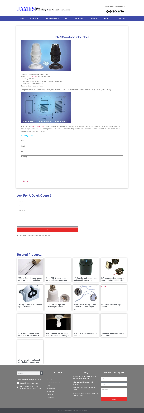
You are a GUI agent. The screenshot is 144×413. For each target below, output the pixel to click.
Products (33, 18)
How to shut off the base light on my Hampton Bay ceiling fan (58, 334)
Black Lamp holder (37, 126)
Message (24, 157)
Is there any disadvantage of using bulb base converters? (29, 361)
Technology (93, 18)
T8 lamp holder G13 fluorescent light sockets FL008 (30, 306)
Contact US (121, 18)
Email (23, 146)
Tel (22, 151)
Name (23, 141)
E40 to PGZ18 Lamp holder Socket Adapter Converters (56, 279)
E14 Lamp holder (31, 76)
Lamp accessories (51, 18)
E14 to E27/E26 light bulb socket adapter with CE (55, 306)
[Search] (41, 373)
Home (21, 18)
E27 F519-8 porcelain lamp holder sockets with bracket (28, 334)
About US (107, 18)
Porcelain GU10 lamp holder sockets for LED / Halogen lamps (84, 307)
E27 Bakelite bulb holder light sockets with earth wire (84, 279)
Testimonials (79, 18)
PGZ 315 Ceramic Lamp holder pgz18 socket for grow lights (30, 279)
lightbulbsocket (67, 410)
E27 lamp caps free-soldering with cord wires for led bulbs (112, 279)
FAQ (66, 18)
